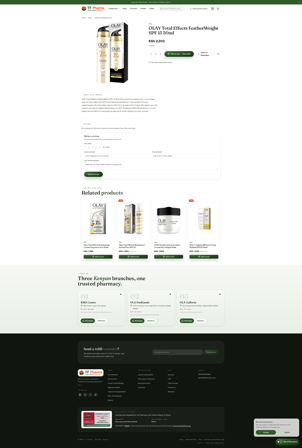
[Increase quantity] (160, 54)
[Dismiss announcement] (299, 2)
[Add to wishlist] (218, 54)
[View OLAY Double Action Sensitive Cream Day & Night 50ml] (168, 218)
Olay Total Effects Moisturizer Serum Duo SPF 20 (132, 246)
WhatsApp (89, 321)
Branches (171, 392)
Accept (266, 432)
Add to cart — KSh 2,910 (181, 54)
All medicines (113, 375)
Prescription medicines (146, 379)
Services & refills (144, 383)
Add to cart (99, 257)
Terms (200, 439)
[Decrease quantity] (151, 54)
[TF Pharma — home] (93, 8)
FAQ (169, 379)
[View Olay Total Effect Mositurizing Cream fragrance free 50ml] (98, 218)
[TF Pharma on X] (90, 395)
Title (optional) (157, 152)
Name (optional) (89, 152)
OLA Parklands (139, 302)
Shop (125, 9)
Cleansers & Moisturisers (103, 18)
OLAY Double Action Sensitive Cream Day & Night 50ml (167, 246)
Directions (101, 321)
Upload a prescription (145, 375)
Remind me (211, 352)
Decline (287, 432)
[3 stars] (92, 147)
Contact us (172, 387)
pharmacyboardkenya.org (182, 426)
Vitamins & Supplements (117, 392)
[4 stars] (96, 147)
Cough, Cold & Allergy (116, 383)
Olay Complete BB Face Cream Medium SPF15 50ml (202, 246)
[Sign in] (218, 8)
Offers (151, 9)
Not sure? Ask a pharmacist (161, 62)
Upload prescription (200, 9)
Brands (143, 9)
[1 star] (85, 147)
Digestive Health (114, 387)
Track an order (173, 383)
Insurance (141, 387)
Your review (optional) (91, 161)
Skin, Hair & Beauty (115, 396)
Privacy (181, 439)
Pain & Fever (112, 379)
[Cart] (212, 8)
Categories (113, 9)
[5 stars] (100, 147)
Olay (150, 24)
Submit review (93, 174)
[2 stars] (89, 147)
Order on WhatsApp (205, 53)
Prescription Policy (191, 439)
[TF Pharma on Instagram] (85, 395)
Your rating (87, 144)
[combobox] (171, 8)
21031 (127, 426)
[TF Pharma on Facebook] (80, 395)
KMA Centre (88, 302)
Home (84, 18)
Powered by (210, 443)
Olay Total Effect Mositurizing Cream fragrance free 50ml (97, 246)
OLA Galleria (188, 302)
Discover (133, 9)
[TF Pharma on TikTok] (95, 395)
